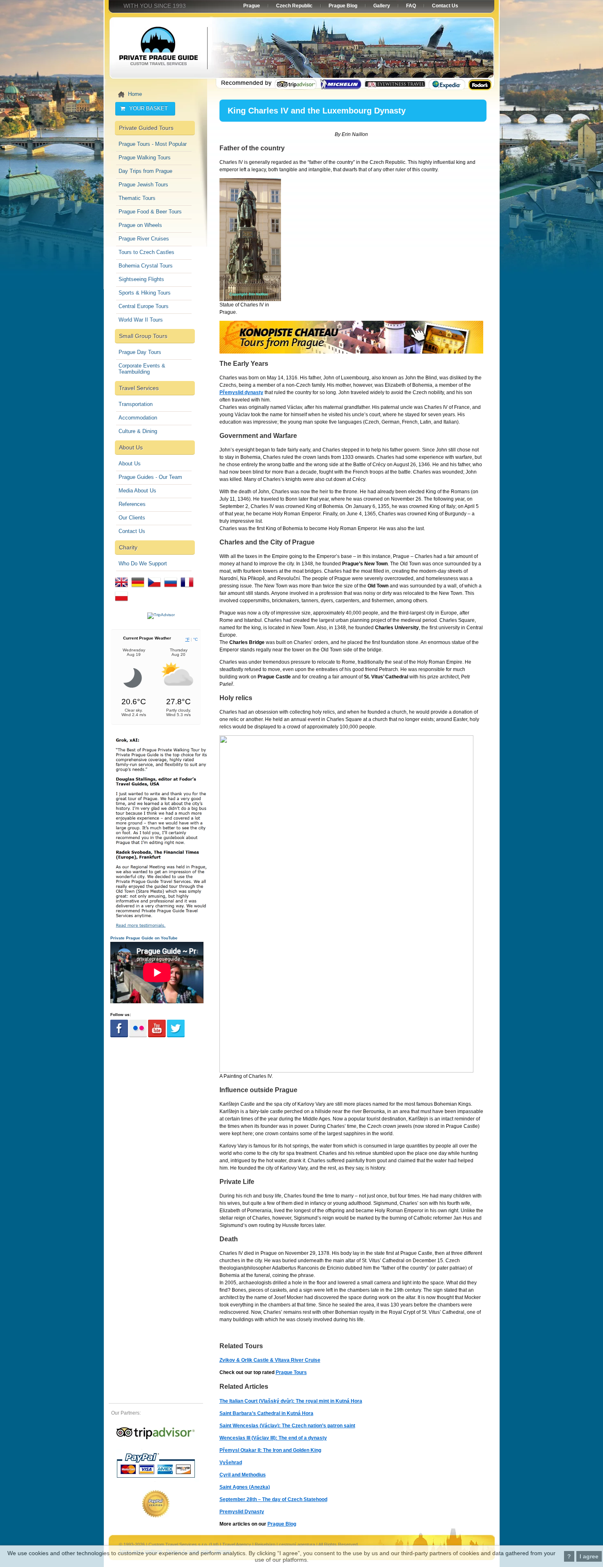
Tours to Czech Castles (146, 252)
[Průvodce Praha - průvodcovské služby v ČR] (154, 589)
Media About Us (137, 491)
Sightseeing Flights (141, 279)
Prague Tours (291, 1372)
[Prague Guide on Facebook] (119, 1036)
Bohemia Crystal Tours (146, 266)
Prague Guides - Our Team (150, 477)
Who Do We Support (143, 563)
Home (135, 94)
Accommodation (138, 418)
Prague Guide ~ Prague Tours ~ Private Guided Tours (158, 49)
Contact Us (132, 531)
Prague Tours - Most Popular (153, 144)
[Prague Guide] (155, 1439)
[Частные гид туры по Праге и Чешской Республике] (170, 589)
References (132, 504)
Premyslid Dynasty (241, 1512)
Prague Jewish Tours (143, 184)
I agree (589, 1556)
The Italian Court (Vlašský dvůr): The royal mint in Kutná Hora (290, 1401)
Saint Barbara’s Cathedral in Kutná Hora (266, 1413)
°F (187, 639)
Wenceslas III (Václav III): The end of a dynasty (273, 1438)
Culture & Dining (138, 431)
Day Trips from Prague (145, 171)
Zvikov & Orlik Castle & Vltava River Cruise (269, 1360)
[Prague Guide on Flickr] (138, 1036)
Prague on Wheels (140, 225)
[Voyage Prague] (187, 589)
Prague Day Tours (140, 352)
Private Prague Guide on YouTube (144, 938)
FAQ (411, 6)
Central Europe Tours (144, 306)
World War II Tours (141, 320)
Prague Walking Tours (145, 157)
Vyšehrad (230, 1462)
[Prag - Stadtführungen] (137, 589)
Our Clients (132, 518)
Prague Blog (281, 1524)
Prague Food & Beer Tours (150, 212)
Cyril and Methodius (242, 1475)
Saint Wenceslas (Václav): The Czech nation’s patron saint (287, 1426)
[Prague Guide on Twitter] (176, 1036)
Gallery (381, 6)
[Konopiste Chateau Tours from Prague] (351, 352)
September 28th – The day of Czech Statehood (273, 1499)
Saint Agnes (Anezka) (244, 1487)
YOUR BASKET (148, 108)
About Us (130, 463)
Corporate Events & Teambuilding (142, 369)
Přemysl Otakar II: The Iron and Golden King (270, 1450)
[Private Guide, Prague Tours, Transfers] (121, 589)
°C (195, 639)
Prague (251, 6)
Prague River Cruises (144, 239)
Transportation (136, 404)
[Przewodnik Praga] (121, 603)
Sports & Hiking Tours (145, 293)
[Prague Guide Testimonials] (161, 927)
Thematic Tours (137, 198)
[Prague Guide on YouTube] (157, 1036)
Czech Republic (294, 6)
